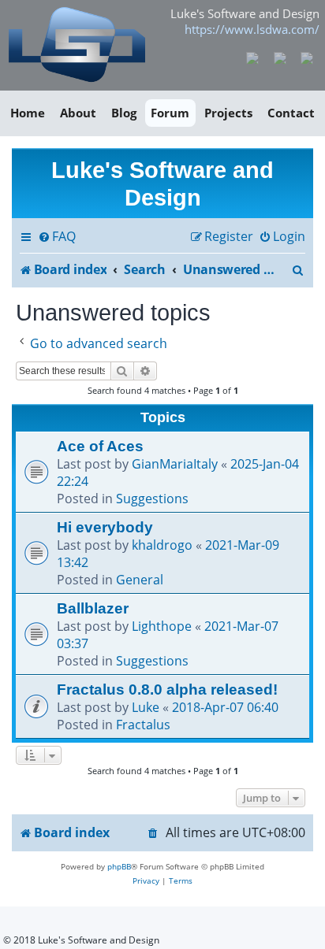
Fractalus (143, 724)
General (139, 579)
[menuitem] (57, 237)
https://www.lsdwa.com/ (252, 29)
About (78, 112)
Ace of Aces (100, 445)
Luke (145, 707)
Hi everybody (105, 527)
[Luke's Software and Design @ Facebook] (253, 57)
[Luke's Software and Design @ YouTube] (279, 57)
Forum (170, 112)
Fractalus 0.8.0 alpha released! (167, 689)
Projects (228, 112)
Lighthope (162, 626)
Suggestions (152, 498)
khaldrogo (162, 545)
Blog (123, 112)
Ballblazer (93, 608)
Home (27, 112)
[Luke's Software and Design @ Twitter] (307, 57)
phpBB (119, 866)
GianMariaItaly (175, 464)
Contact (291, 112)
